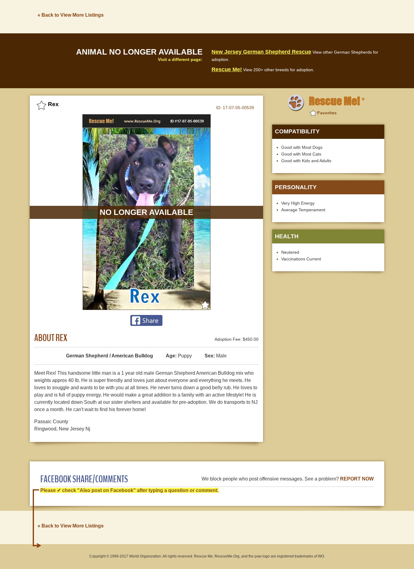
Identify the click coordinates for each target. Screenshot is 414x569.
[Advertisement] (274, 16)
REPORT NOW (357, 478)
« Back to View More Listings (71, 15)
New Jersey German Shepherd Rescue (261, 52)
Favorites (327, 112)
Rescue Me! (227, 69)
